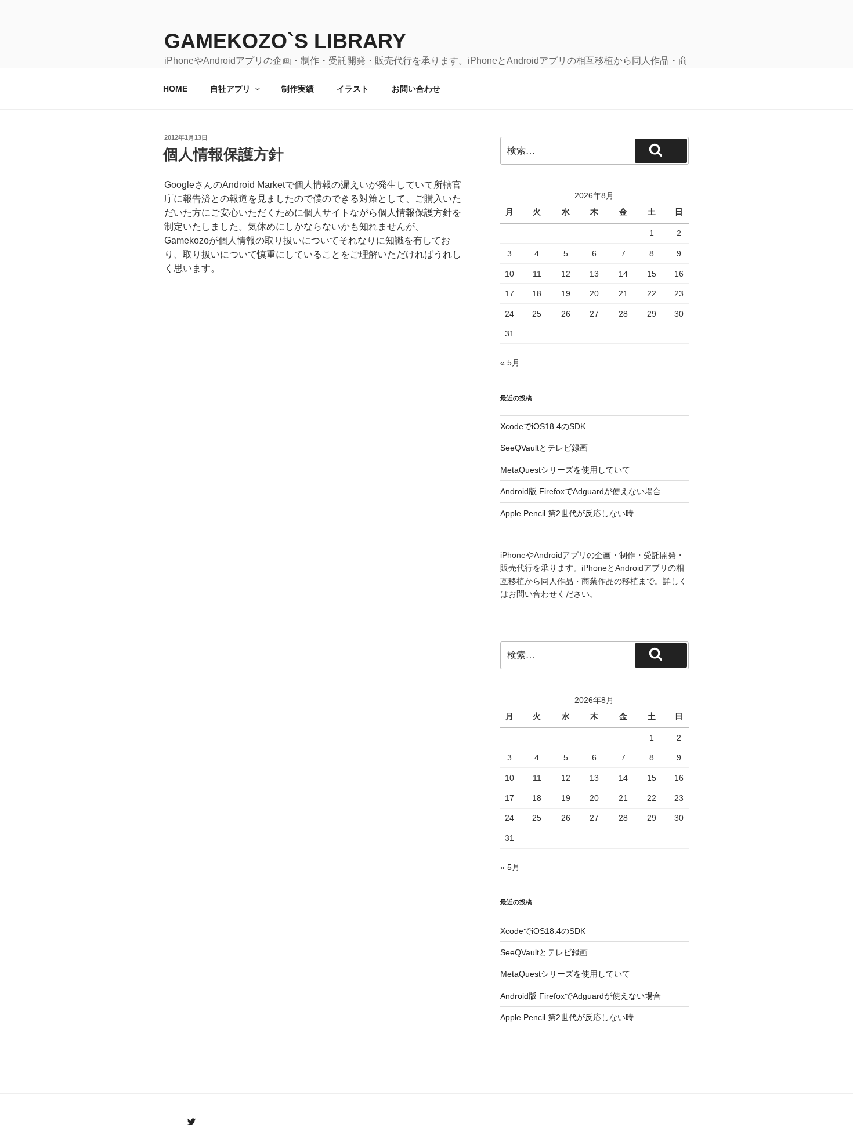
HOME (175, 88)
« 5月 (510, 362)
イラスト (353, 88)
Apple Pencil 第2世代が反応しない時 (567, 513)
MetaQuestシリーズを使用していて (565, 469)
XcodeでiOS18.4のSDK (542, 426)
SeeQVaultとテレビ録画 (544, 447)
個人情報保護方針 (223, 154)
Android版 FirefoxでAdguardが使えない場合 (580, 491)
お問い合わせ (416, 88)
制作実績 (297, 88)
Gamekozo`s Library (285, 41)
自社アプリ (230, 88)
